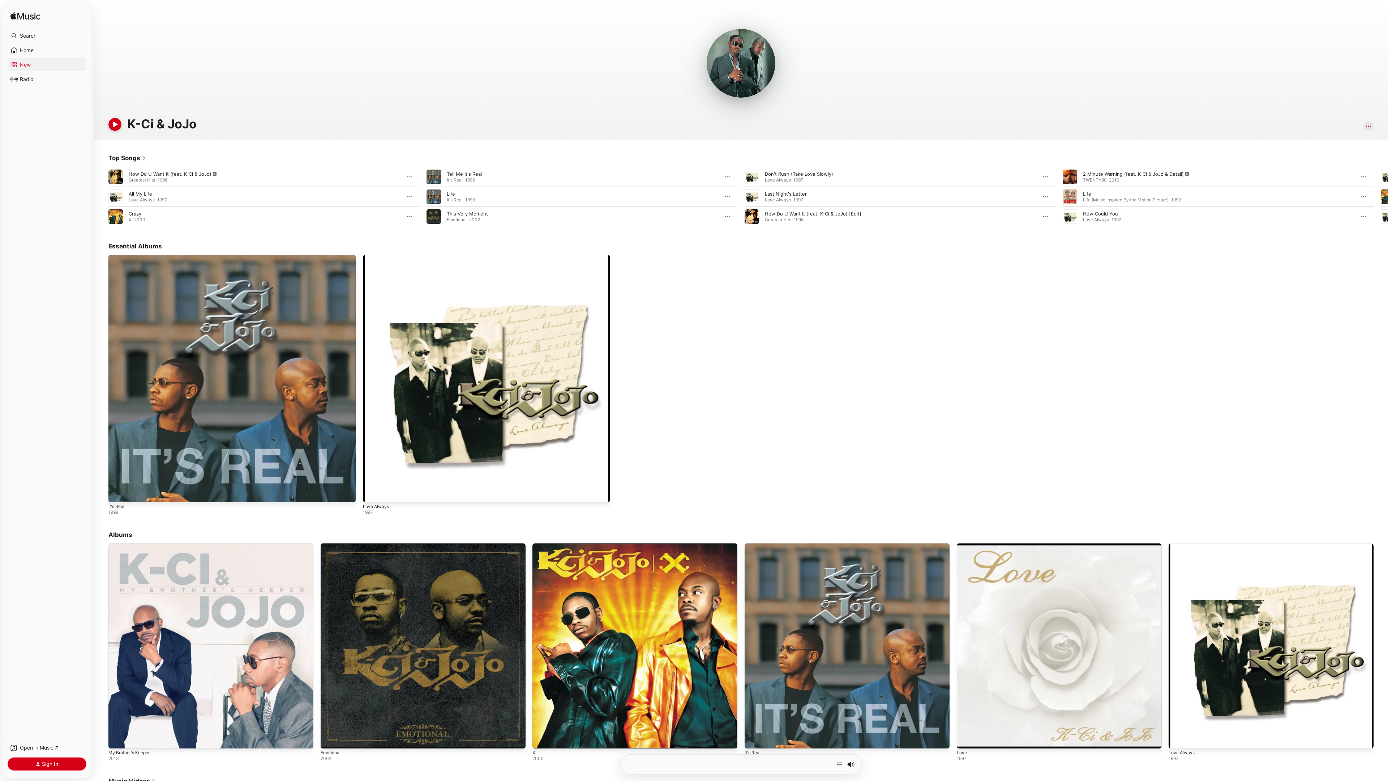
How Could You (1100, 214)
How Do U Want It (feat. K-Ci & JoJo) (170, 174)
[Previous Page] (101, 196)
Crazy (135, 214)
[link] (127, 158)
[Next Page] (1381, 196)
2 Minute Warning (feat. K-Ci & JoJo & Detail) (1133, 174)
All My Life (140, 194)
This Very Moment (467, 214)
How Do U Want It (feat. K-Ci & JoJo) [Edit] (813, 214)
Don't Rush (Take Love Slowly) (799, 174)
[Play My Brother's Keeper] (117, 739)
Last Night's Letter (786, 194)
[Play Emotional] (329, 739)
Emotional (332, 546)
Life (451, 194)
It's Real (117, 258)
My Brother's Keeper (131, 546)
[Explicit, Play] (115, 177)
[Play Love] (965, 739)
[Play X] (541, 739)
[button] (47, 36)
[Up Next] (839, 764)
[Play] (114, 124)
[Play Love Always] (372, 493)
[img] (25, 16)
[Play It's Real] (117, 493)
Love (962, 546)
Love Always (377, 258)
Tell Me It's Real (464, 174)
